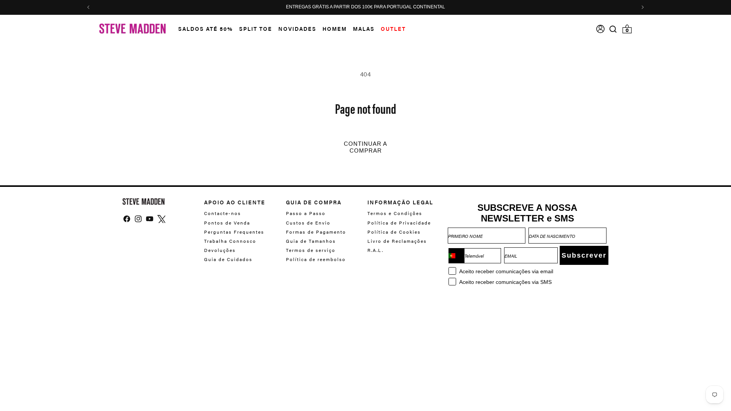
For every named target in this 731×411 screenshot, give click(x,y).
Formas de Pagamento (316, 231)
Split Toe (255, 28)
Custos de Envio (308, 222)
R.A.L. (375, 250)
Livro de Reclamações (397, 240)
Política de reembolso (316, 259)
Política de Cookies (394, 231)
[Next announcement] (642, 7)
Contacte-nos (222, 213)
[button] (202, 29)
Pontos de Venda (227, 222)
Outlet (393, 28)
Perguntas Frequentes (234, 231)
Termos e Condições (394, 213)
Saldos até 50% (205, 28)
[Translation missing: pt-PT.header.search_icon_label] (613, 29)
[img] (613, 29)
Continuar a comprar (365, 147)
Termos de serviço (310, 250)
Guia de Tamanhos (311, 240)
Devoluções (220, 250)
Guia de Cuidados (228, 259)
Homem (334, 28)
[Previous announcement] (88, 7)
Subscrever (584, 255)
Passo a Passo (306, 213)
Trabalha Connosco (230, 240)
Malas (364, 28)
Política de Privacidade (399, 222)
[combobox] (456, 255)
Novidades (297, 28)
